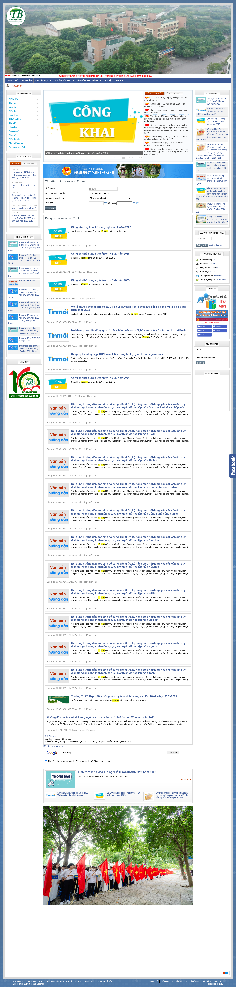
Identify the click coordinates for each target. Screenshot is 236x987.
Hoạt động (13, 115)
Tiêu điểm (15, 164)
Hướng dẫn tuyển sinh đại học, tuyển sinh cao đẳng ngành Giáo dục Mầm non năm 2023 (101, 717)
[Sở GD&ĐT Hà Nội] (118, 177)
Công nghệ (14, 131)
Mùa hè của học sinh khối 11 (24, 208)
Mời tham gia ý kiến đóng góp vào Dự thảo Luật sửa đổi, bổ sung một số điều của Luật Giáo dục (129, 330)
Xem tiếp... (184, 779)
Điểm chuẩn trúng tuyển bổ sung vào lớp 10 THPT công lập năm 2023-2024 (24, 198)
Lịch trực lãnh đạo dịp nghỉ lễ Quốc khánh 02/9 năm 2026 (165, 99)
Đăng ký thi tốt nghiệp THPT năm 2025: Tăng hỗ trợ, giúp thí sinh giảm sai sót (118, 354)
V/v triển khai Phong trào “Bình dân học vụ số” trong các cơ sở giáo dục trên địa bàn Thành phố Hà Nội (165, 119)
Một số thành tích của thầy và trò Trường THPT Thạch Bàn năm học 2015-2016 (23, 218)
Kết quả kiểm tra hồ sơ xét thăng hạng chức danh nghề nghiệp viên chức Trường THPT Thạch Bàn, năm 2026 (166, 152)
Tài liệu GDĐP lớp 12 (28, 281)
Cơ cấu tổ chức (62, 80)
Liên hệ (107, 80)
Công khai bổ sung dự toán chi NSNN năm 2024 (100, 377)
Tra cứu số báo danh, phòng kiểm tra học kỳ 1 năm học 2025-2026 (29, 349)
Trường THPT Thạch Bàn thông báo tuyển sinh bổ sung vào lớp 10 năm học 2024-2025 (124, 696)
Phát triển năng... (16, 143)
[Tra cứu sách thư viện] (212, 309)
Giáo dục (13, 111)
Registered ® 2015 (215, 984)
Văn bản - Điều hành (87, 80)
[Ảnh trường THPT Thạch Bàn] (118, 905)
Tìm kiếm (119, 80)
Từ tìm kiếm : (50, 188)
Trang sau (53, 736)
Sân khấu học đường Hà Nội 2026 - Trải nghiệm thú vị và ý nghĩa (164, 105)
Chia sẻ (12, 135)
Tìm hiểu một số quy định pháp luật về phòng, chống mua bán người (164, 144)
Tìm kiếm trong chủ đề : (55, 198)
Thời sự (12, 103)
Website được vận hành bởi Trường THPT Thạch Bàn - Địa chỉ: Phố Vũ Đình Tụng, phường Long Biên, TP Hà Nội (62, 981)
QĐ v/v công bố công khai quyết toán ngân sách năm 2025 (165, 111)
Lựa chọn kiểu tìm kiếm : (55, 193)
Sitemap (32, 984)
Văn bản (12, 107)
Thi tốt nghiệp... (16, 119)
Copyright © (18, 984)
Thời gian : (49, 203)
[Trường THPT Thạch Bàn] (24, 398)
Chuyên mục (41, 80)
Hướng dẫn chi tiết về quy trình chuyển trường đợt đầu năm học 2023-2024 (24, 175)
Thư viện (13, 123)
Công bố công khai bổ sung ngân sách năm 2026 (101, 227)
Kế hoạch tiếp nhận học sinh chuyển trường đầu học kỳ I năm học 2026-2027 (166, 137)
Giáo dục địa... (15, 139)
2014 (26, 984)
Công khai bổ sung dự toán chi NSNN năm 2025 (100, 253)
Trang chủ (153, 981)
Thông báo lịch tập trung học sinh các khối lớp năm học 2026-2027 (217, 219)
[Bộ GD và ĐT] (212, 317)
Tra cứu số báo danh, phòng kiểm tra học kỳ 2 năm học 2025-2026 (29, 331)
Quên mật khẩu (215, 245)
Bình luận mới (29, 164)
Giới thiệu (27, 80)
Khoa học (13, 127)
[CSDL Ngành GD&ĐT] (212, 336)
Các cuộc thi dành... (18, 147)
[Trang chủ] (7, 86)
